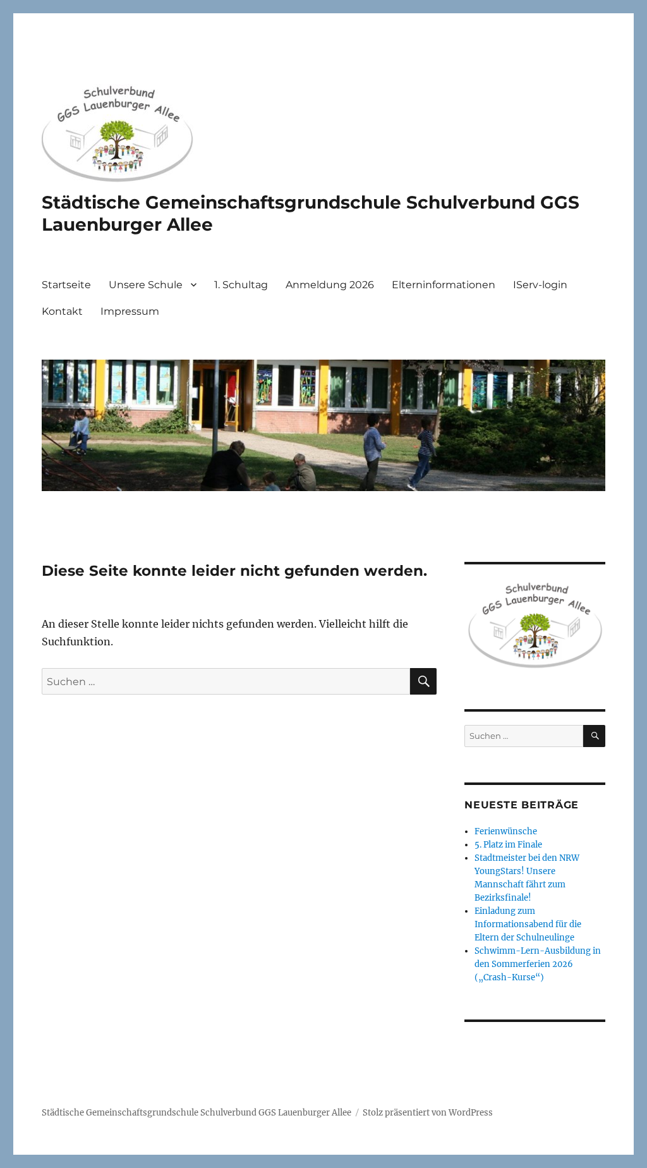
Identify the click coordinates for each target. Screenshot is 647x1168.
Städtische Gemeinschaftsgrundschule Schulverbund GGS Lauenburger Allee (196, 1112)
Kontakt (62, 311)
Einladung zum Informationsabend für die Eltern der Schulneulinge (528, 924)
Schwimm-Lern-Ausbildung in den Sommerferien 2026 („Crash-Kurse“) (538, 964)
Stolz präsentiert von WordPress (428, 1112)
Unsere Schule (146, 285)
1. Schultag (241, 285)
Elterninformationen (443, 285)
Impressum (129, 311)
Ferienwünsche (506, 831)
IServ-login (540, 285)
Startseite (66, 285)
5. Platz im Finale (508, 844)
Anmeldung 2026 (330, 285)
